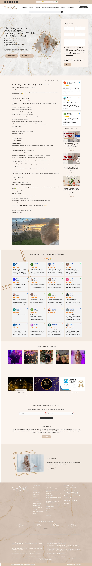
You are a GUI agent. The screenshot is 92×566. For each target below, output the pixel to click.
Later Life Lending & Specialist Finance (50, 7)
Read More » (72, 150)
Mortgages (24, 7)
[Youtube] (8, 2)
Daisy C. (36, 263)
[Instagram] (12, 2)
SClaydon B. (19, 278)
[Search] (62, 12)
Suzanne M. (54, 324)
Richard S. (54, 263)
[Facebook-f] (5, 2)
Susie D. (71, 263)
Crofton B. (36, 278)
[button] (47, 2)
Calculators (31, 7)
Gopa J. (35, 309)
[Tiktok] (17, 2)
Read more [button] (65, 93)
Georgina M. (72, 278)
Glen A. (18, 294)
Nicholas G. (72, 294)
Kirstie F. (36, 324)
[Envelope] (15, 2)
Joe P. (35, 294)
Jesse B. (18, 263)
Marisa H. (54, 278)
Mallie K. (54, 294)
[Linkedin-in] (10, 2)
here (22, 549)
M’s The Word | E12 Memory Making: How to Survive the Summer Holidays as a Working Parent (71, 190)
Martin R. (54, 309)
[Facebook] (65, 500)
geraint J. (72, 309)
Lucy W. (18, 324)
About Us (63, 7)
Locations (66, 503)
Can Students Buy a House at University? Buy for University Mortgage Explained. (72, 145)
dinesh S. (18, 309)
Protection (37, 7)
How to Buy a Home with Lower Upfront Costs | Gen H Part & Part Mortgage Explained (71, 167)
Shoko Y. (71, 324)
